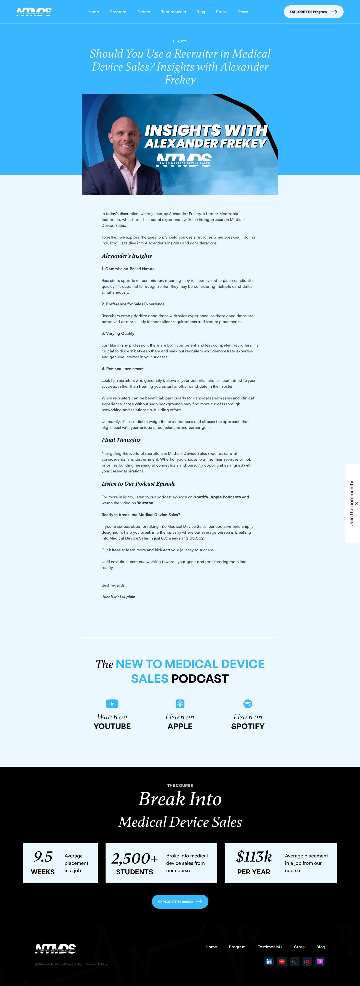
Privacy (103, 964)
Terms (90, 964)
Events (143, 11)
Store (243, 11)
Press (221, 11)
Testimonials (173, 11)
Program (118, 11)
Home (93, 11)
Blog (201, 11)
